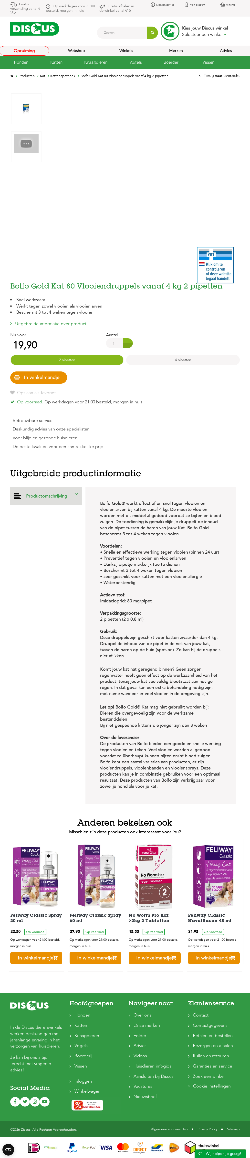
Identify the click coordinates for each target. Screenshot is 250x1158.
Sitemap (233, 1129)
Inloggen (83, 1081)
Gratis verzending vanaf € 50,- (25, 8)
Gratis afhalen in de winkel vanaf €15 (116, 8)
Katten (80, 1025)
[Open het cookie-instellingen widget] (8, 1150)
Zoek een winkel (209, 1076)
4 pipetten (183, 360)
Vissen (80, 1066)
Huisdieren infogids (152, 1066)
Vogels (81, 1046)
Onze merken (147, 1025)
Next (26, 96)
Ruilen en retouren (211, 1056)
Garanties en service (212, 1066)
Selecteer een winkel (203, 34)
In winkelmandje (42, 377)
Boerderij (83, 1056)
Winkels (126, 50)
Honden (82, 1015)
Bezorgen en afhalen (213, 1046)
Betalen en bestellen (213, 1036)
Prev (26, 240)
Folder (140, 1036)
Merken (176, 50)
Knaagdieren (86, 1036)
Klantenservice (165, 5)
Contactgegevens (210, 1025)
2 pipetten (67, 360)
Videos (140, 1056)
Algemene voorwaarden (169, 1129)
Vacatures (143, 1086)
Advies (140, 1046)
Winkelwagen (87, 1091)
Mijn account (197, 5)
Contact (200, 1015)
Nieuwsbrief (145, 1097)
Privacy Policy (207, 1129)
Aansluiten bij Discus (154, 1076)
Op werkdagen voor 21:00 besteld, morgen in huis (70, 8)
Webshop (76, 50)
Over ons (142, 1015)
